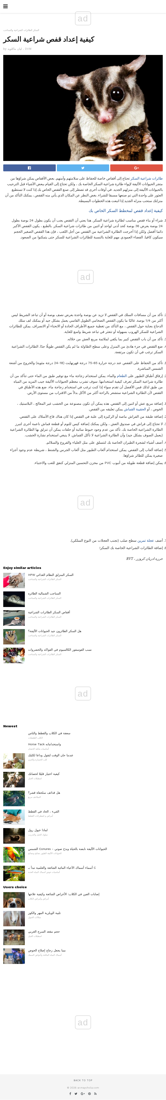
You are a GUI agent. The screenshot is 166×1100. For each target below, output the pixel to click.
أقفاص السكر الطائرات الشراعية (49, 612)
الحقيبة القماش (135, 409)
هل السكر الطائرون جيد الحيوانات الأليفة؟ (54, 631)
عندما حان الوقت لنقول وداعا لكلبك (50, 755)
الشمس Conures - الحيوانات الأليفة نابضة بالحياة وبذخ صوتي (67, 849)
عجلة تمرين (145, 540)
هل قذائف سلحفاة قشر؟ (44, 792)
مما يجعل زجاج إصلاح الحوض (47, 950)
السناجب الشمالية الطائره (44, 593)
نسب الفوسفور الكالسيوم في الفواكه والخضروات (60, 649)
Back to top (83, 1080)
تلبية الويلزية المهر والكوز (44, 913)
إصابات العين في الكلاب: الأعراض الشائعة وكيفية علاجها (63, 894)
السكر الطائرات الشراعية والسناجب (21, 30)
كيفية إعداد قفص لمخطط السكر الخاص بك (126, 210)
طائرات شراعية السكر (147, 178)
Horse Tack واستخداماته (44, 744)
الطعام (122, 376)
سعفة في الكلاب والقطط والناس (49, 733)
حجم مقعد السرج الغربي (44, 931)
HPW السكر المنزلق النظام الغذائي (50, 574)
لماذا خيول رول (38, 830)
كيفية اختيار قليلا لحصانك (44, 774)
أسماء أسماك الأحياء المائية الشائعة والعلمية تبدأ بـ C (62, 867)
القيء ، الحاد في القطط (43, 811)
